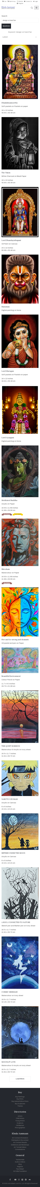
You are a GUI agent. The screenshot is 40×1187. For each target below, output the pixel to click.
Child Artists (20, 1118)
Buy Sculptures (20, 1103)
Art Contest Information (20, 1138)
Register (20, 3)
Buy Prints (20, 1099)
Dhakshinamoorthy (10, 103)
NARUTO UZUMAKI (10, 799)
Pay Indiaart (20, 1169)
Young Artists (20, 1121)
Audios (17, 1162)
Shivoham (6, 569)
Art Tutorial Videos (20, 1147)
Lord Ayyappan (8, 437)
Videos (23, 1162)
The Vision (6, 173)
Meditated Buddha (9, 500)
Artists (20, 1116)
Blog (20, 1164)
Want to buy (12, 1)
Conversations (20, 1149)
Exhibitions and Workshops (20, 1145)
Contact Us (28, 1)
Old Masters (20, 1125)
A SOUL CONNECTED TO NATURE (16, 922)
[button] (32, 8)
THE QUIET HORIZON (11, 746)
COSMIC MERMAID (10, 992)
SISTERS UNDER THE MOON (13, 853)
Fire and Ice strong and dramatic (15, 639)
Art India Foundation (20, 1171)
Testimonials (20, 1159)
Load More (20, 1079)
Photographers (20, 1127)
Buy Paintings (20, 1096)
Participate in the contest (20, 1140)
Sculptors (20, 1123)
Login (36, 1)
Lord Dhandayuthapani (11, 240)
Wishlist (20, 1)
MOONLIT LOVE (8, 1062)
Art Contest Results (20, 1142)
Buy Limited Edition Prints (20, 1101)
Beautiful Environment (11, 676)
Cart (5, 1)
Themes (20, 1106)
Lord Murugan (8, 371)
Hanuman (6, 307)
